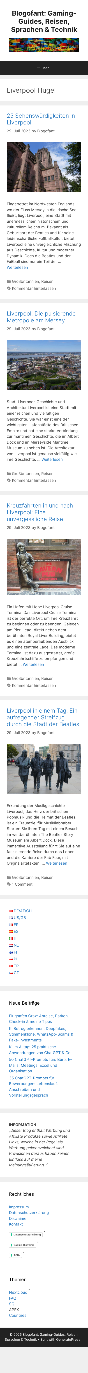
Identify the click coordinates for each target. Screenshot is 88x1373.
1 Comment (22, 884)
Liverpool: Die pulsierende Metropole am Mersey (41, 317)
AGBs (17, 1255)
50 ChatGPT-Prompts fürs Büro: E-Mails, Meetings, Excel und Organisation (40, 1065)
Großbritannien (25, 281)
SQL (13, 1304)
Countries (17, 1315)
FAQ (12, 1298)
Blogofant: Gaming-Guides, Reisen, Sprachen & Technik (44, 21)
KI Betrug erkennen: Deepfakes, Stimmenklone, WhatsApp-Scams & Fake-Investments (41, 1034)
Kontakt (16, 1224)
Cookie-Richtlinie (24, 1245)
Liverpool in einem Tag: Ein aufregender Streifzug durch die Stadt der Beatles (43, 717)
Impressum (19, 1207)
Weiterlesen (17, 267)
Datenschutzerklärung (29, 1212)
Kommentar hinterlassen (34, 288)
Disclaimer (18, 1218)
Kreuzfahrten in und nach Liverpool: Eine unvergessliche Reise (40, 512)
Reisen (47, 281)
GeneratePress (68, 1339)
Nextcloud (18, 1292)
